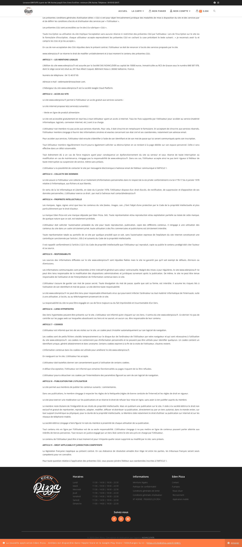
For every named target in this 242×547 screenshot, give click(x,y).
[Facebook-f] (114, 519)
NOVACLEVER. (148, 537)
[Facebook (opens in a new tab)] (215, 2)
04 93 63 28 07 (113, 2)
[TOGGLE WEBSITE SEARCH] (214, 11)
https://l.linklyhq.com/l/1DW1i (164, 543)
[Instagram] (121, 519)
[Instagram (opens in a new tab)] (218, 2)
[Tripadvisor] (128, 519)
